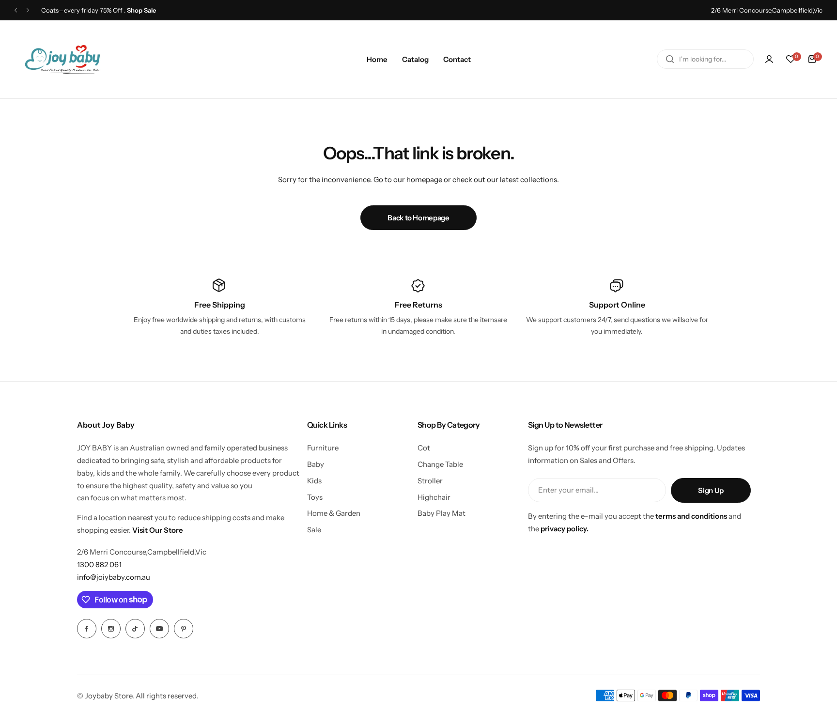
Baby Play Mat (441, 513)
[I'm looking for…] (670, 59)
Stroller (430, 480)
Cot (424, 447)
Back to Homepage (418, 217)
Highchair (434, 497)
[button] (16, 10)
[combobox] (705, 59)
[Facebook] (86, 628)
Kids (314, 480)
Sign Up (710, 490)
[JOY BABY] (62, 59)
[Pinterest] (183, 628)
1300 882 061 (99, 564)
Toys (315, 497)
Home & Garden (333, 513)
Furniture (323, 447)
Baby (315, 464)
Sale (314, 529)
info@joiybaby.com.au (113, 577)
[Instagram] (111, 628)
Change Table (440, 464)
